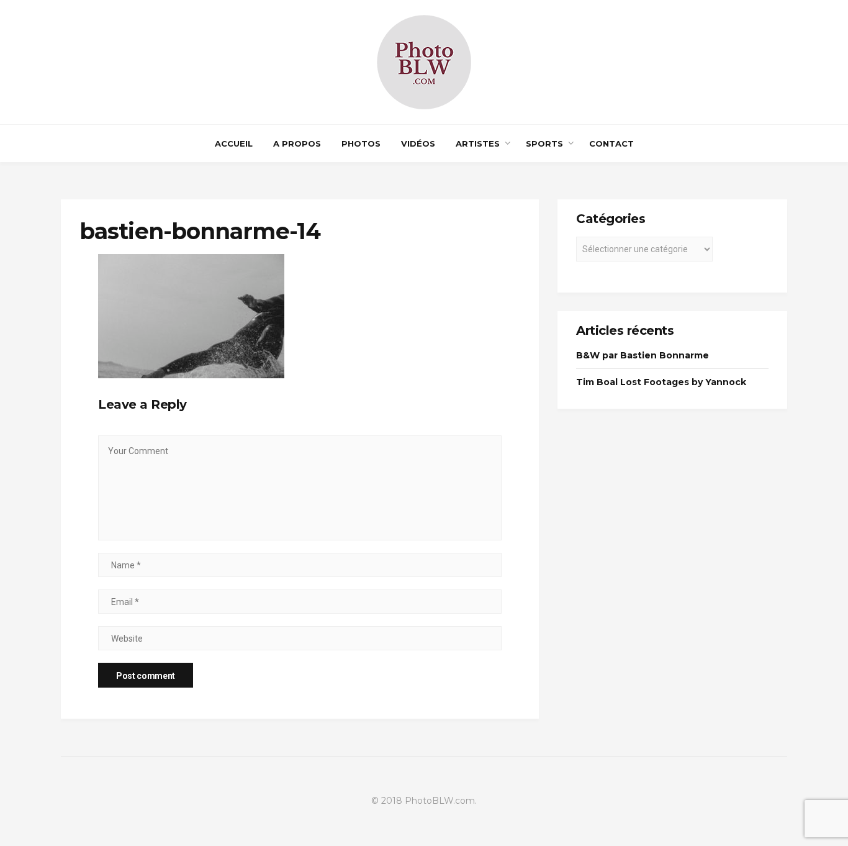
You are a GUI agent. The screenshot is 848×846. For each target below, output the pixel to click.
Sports (544, 143)
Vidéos (418, 143)
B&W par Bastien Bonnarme (642, 355)
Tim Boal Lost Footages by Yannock (661, 382)
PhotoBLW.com (440, 800)
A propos (297, 143)
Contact (611, 143)
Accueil (234, 143)
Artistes (478, 143)
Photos (361, 143)
